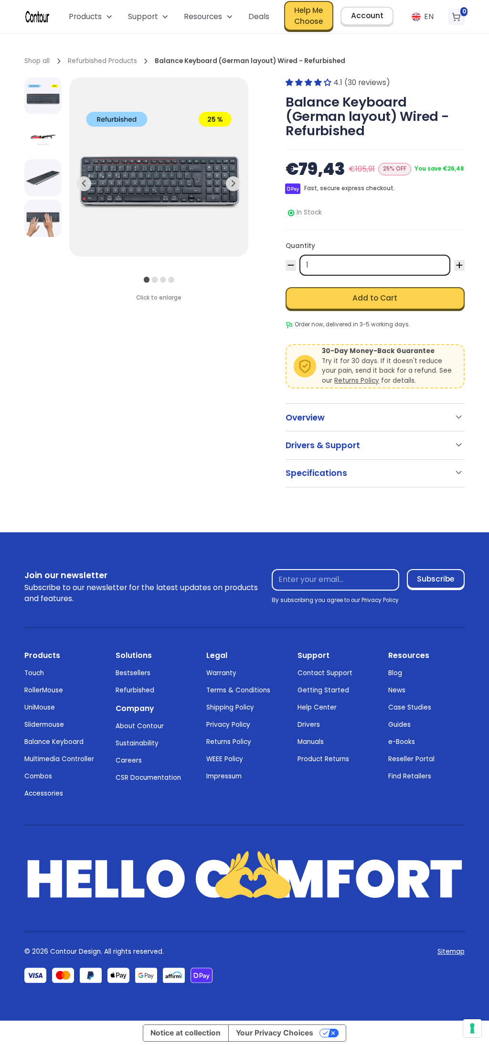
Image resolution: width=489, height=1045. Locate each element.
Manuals (311, 741)
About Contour (140, 726)
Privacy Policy (228, 724)
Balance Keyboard (54, 741)
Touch (34, 673)
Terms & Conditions (238, 690)
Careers (129, 760)
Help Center (317, 707)
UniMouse (39, 707)
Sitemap (451, 951)
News (396, 690)
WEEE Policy (224, 759)
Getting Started (323, 690)
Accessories (43, 793)
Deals (258, 16)
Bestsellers (133, 673)
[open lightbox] (43, 96)
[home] (37, 16)
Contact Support (325, 673)
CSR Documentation (148, 777)
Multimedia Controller (59, 759)
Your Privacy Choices (274, 1032)
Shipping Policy (230, 707)
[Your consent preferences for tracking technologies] (472, 1028)
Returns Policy (356, 380)
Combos (38, 776)
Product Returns (323, 759)
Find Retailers (409, 776)
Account (367, 16)
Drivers (309, 724)
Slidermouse (44, 724)
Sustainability (137, 743)
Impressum (224, 776)
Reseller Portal (411, 759)
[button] (91, 16)
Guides (399, 724)
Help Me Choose (308, 15)
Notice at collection (185, 1032)
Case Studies (409, 707)
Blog (395, 673)
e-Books (401, 741)
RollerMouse (43, 690)
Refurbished (135, 690)
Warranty (221, 673)
